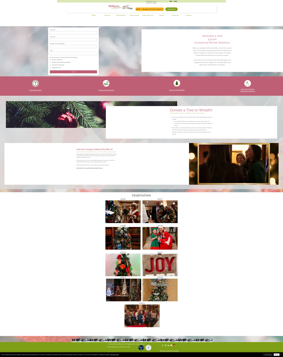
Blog (171, 1)
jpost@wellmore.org (97, 168)
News (175, 1)
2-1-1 (154, 3)
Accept (276, 354)
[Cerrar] (281, 354)
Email (51, 50)
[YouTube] (171, 345)
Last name (53, 36)
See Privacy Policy (114, 354)
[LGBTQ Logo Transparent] (174, 345)
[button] (123, 211)
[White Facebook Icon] (163, 345)
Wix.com (143, 344)
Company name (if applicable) (57, 43)
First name (53, 29)
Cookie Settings (268, 354)
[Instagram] (165, 345)
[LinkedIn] (168, 345)
